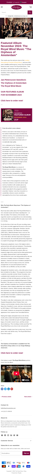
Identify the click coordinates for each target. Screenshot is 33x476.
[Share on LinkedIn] (8, 389)
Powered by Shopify (16, 473)
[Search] (30, 12)
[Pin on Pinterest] (11, 389)
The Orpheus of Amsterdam (13, 83)
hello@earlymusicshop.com (8, 408)
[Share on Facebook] (2, 389)
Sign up (26, 453)
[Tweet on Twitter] (5, 389)
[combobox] (14, 12)
